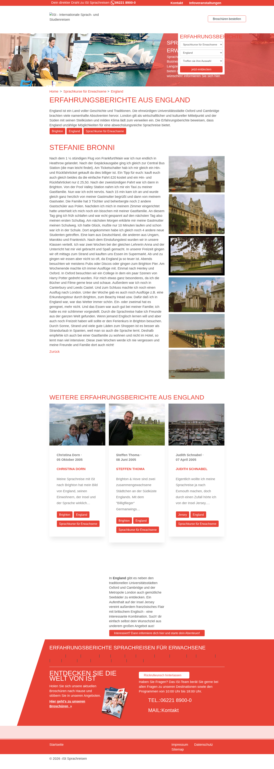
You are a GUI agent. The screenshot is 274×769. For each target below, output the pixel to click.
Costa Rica (206, 656)
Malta (130, 656)
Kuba (221, 656)
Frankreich (90, 656)
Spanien (162, 656)
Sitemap (177, 749)
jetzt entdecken (201, 69)
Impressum (179, 744)
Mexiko (84, 660)
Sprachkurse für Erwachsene (105, 131)
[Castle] (197, 255)
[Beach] (197, 331)
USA (191, 656)
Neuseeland (101, 660)
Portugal (119, 660)
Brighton (57, 131)
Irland (105, 656)
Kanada (118, 656)
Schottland (145, 656)
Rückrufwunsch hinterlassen (162, 675)
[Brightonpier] (197, 364)
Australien (56, 656)
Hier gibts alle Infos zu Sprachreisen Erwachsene (183, 660)
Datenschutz (203, 744)
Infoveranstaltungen (205, 3)
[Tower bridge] (197, 174)
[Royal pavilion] (197, 294)
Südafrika (178, 656)
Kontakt (177, 3)
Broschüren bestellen (227, 18)
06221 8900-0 (176, 700)
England (74, 131)
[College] (197, 214)
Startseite (56, 744)
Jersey (182, 514)
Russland (135, 660)
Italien (55, 660)
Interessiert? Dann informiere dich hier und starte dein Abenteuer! (157, 633)
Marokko (69, 660)
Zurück (54, 351)
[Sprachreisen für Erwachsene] (77, 17)
